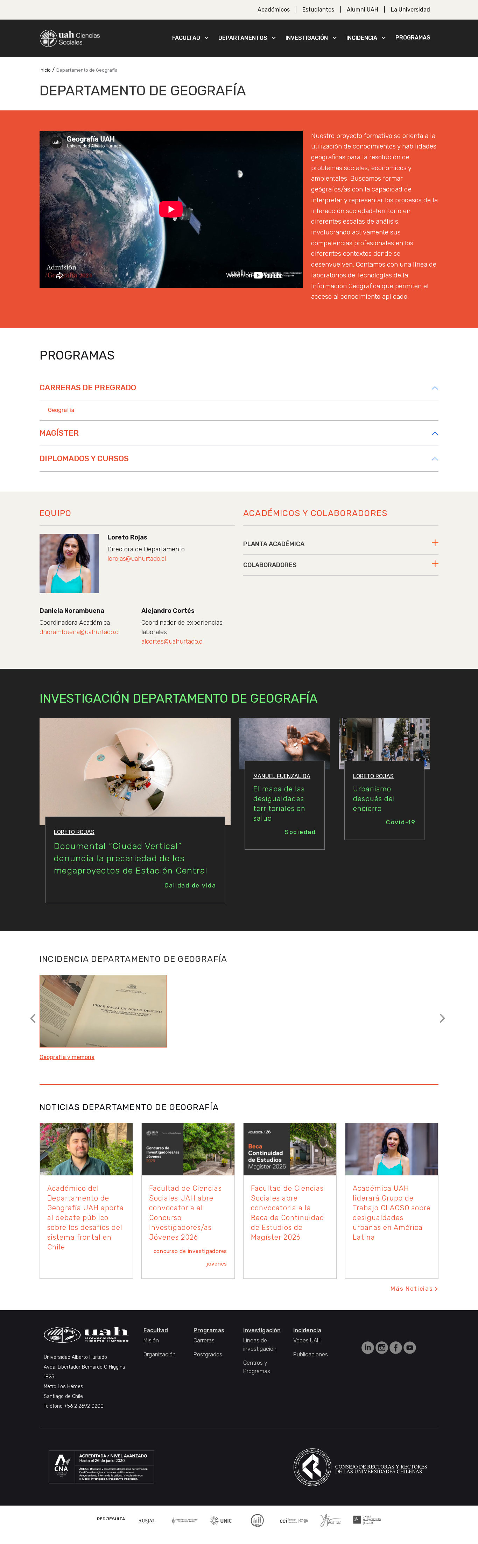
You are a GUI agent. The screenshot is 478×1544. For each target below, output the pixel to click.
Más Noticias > (414, 1288)
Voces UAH (307, 1340)
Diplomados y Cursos (84, 458)
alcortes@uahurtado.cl (172, 641)
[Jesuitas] (330, 1520)
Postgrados (208, 1354)
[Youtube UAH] (409, 1347)
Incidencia (361, 38)
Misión (151, 1340)
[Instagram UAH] (382, 1347)
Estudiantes (318, 9)
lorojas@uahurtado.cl (136, 559)
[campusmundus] (294, 1520)
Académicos (274, 9)
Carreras (204, 1340)
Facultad (186, 38)
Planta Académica (273, 544)
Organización (159, 1354)
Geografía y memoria (67, 1057)
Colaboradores (270, 565)
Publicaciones (310, 1354)
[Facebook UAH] (396, 1347)
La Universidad (410, 9)
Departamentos (242, 38)
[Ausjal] (147, 1520)
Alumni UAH (362, 9)
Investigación (307, 38)
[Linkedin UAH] (368, 1347)
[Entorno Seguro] (257, 1520)
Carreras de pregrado (88, 387)
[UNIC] (221, 1520)
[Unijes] (367, 1520)
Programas (412, 37)
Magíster (59, 433)
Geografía (61, 410)
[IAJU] (184, 1520)
